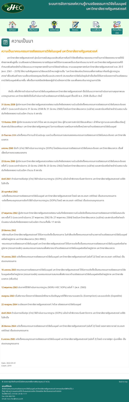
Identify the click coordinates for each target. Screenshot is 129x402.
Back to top (123, 382)
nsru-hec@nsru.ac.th (15, 399)
